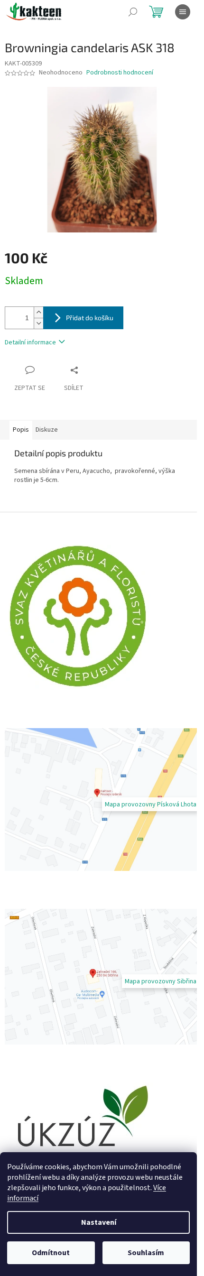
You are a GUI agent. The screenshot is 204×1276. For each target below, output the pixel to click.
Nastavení (98, 1222)
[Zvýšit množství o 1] (38, 312)
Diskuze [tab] (47, 430)
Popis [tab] (21, 430)
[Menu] (182, 11)
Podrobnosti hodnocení (119, 72)
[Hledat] (132, 11)
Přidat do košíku (89, 318)
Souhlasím (146, 1253)
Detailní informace (30, 342)
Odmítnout (51, 1253)
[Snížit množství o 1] (38, 323)
